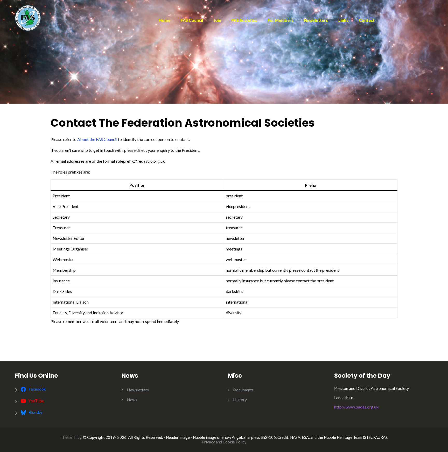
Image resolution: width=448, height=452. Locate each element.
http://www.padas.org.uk (356, 406)
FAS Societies (244, 20)
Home (164, 20)
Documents (243, 389)
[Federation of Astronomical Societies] (28, 17)
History (240, 399)
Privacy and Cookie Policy (224, 442)
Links (343, 20)
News (132, 399)
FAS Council (192, 20)
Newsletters (316, 20)
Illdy (77, 437)
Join (217, 20)
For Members (280, 20)
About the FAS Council (97, 139)
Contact (367, 20)
